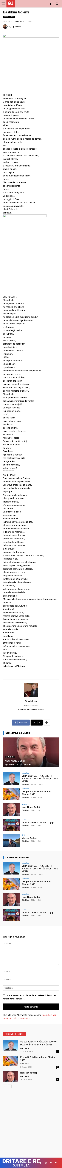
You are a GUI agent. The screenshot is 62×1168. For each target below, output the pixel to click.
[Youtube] (56, 1162)
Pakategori (9, 17)
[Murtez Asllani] (11, 840)
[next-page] (10, 1086)
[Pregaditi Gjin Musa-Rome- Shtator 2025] (11, 794)
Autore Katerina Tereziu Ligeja (38, 822)
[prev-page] (5, 1086)
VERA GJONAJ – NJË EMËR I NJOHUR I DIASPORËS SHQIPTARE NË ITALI (40, 779)
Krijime (25, 819)
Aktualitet (25, 773)
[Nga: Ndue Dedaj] (31, 752)
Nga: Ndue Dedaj (15, 760)
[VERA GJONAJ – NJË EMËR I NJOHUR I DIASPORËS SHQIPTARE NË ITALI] (11, 778)
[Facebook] (50, 4)
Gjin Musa (16, 26)
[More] (46, 723)
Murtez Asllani (29, 838)
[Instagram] (45, 1162)
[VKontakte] (51, 1162)
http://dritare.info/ (31, 706)
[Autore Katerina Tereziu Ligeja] (11, 825)
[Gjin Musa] (5, 26)
